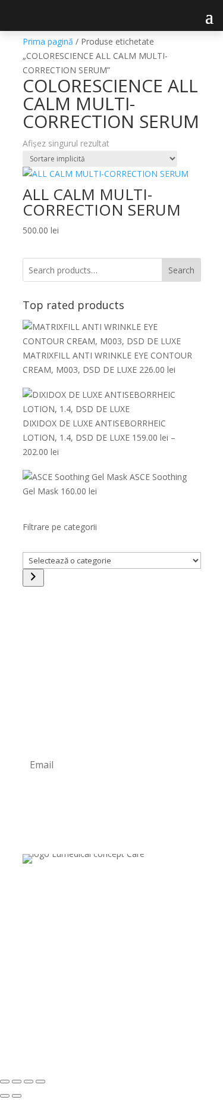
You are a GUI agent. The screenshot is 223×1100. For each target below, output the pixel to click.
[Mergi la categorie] (33, 578)
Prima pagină (48, 41)
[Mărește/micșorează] (5, 1081)
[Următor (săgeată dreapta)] (16, 1096)
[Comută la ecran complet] (16, 1081)
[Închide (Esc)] (40, 1081)
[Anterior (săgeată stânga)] (5, 1096)
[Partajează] (28, 1081)
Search (181, 270)
